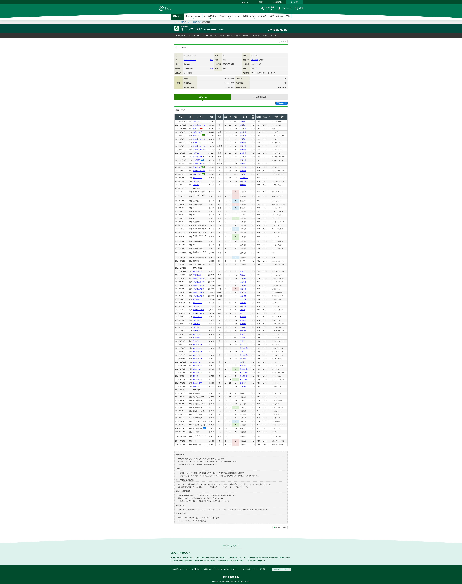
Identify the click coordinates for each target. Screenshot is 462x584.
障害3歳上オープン (199, 125)
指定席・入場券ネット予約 (279, 16)
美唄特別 (196, 376)
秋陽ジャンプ (197, 121)
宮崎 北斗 (243, 181)
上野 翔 (242, 121)
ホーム (176, 22)
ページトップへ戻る (280, 527)
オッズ (201, 35)
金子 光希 (243, 299)
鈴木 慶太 (243, 171)
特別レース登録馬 (234, 35)
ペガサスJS (196, 143)
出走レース (203, 97)
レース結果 (220, 35)
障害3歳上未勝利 (198, 310)
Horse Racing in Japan (280, 569)
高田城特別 (196, 338)
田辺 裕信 (243, 383)
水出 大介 (243, 313)
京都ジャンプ (197, 167)
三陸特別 (196, 185)
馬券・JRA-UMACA (193, 16)
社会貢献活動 (277, 2)
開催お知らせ (182, 35)
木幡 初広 (243, 331)
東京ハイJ (196, 128)
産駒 (211, 60)
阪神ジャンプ (197, 174)
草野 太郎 (243, 164)
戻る (284, 41)
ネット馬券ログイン (270, 8)
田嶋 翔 (242, 310)
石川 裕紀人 (244, 178)
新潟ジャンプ (197, 136)
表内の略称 (282, 103)
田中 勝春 (243, 358)
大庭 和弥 (243, 278)
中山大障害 (196, 160)
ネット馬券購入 (210, 16)
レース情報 (294, 2)
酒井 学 (242, 338)
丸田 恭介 (243, 271)
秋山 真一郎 (244, 345)
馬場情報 (257, 35)
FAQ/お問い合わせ (178, 569)
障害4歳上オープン (199, 139)
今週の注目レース (270, 35)
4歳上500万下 (197, 334)
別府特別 (196, 341)
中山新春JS (196, 299)
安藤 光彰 (243, 352)
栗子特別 (196, 386)
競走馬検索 (196, 22)
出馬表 (193, 35)
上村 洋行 (243, 362)
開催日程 (247, 35)
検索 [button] (301, 8)
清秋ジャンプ (197, 132)
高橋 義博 (254, 60)
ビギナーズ (286, 8)
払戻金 (210, 35)
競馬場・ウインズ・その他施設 (254, 16)
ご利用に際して (208, 569)
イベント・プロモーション (229, 16)
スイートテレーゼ (190, 60)
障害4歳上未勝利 (198, 289)
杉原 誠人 (243, 317)
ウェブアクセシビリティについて (226, 569)
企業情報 (260, 2)
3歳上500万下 (197, 178)
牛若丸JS (196, 153)
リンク (198, 569)
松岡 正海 (243, 365)
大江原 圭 (243, 128)
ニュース (245, 2)
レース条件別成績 (259, 97)
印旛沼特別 (196, 324)
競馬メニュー (178, 16)
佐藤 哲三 (243, 334)
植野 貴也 (243, 143)
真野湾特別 (196, 331)
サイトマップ (190, 569)
